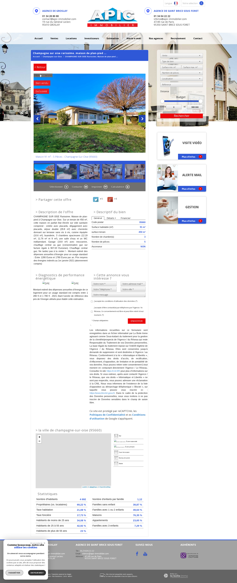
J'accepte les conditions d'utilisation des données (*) (115, 301)
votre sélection (190, 3)
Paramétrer (14, 572)
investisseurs (91, 38)
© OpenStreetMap (104, 487)
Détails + (111, 218)
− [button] (39, 441)
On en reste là (36, 543)
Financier (126, 218)
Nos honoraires (57, 576)
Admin (70, 576)
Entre (163, 106)
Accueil (39, 38)
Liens (65, 576)
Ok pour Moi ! (37, 572)
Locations (71, 38)
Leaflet (84, 487)
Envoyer (137, 321)
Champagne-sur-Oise (52, 57)
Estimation (113, 38)
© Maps (92, 487)
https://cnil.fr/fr (113, 371)
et (185, 106)
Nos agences (156, 38)
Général (98, 218)
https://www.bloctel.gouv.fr (102, 393)
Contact (197, 38)
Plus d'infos (191, 156)
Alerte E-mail (133, 38)
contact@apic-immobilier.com (51, 553)
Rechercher (181, 116)
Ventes (54, 38)
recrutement (178, 38)
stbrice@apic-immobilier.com (95, 553)
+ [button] (39, 437)
